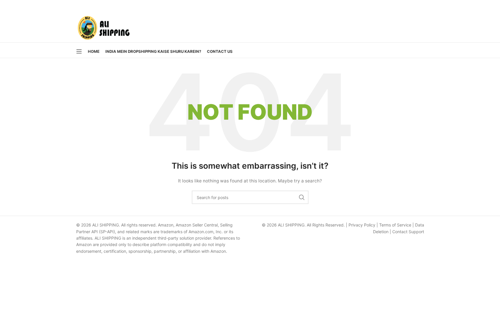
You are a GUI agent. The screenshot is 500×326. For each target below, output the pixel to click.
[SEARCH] (302, 197)
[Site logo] (103, 26)
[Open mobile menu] (79, 51)
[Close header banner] (492, 6)
